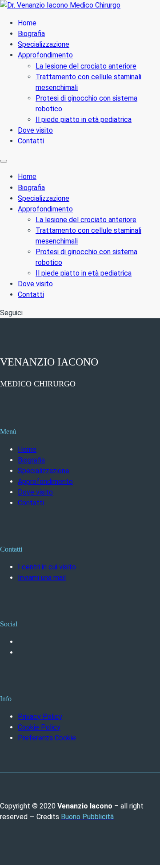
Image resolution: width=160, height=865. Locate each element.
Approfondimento (45, 55)
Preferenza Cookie (47, 738)
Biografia (31, 33)
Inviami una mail (42, 577)
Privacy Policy (40, 716)
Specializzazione (43, 44)
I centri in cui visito (47, 567)
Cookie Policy (39, 727)
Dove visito (35, 130)
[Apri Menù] (3, 161)
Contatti (31, 141)
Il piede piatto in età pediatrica (84, 119)
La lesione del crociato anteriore (86, 66)
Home (27, 23)
